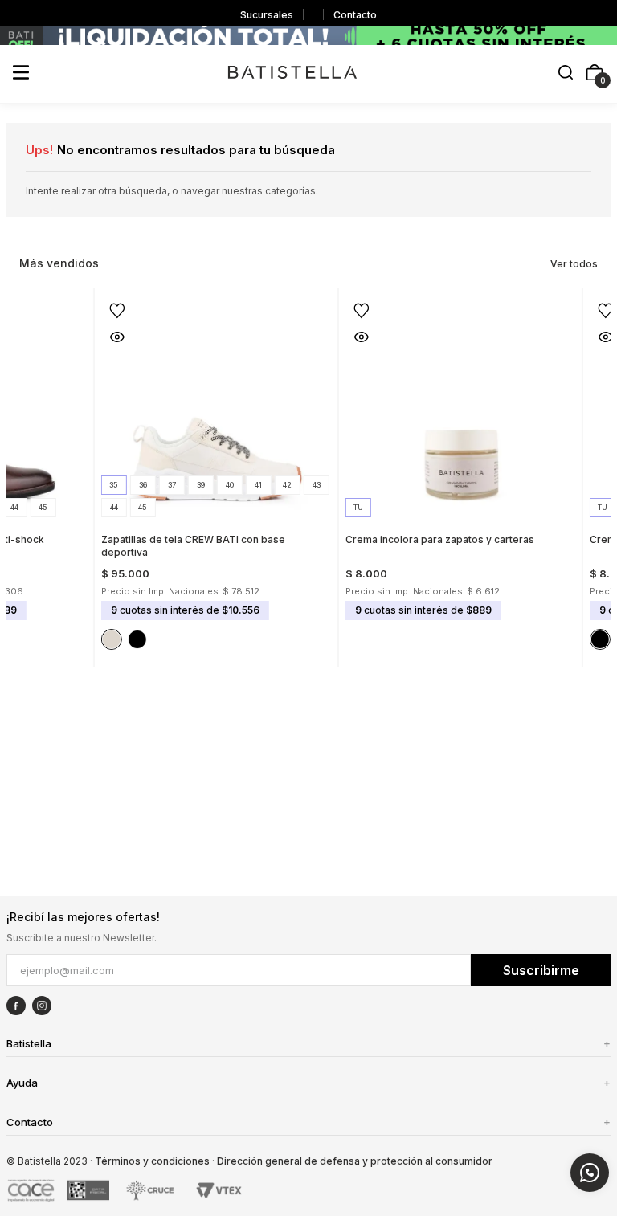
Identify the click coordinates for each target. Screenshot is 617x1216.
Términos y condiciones (152, 1161)
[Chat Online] (589, 1172)
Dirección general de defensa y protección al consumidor (354, 1161)
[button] (565, 73)
